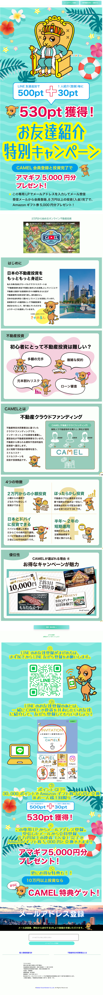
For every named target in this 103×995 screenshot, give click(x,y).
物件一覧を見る (50, 627)
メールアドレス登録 (70, 2)
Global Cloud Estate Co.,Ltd (45, 987)
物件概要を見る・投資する (90, 2)
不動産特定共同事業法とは (77, 953)
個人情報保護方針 (25, 953)
